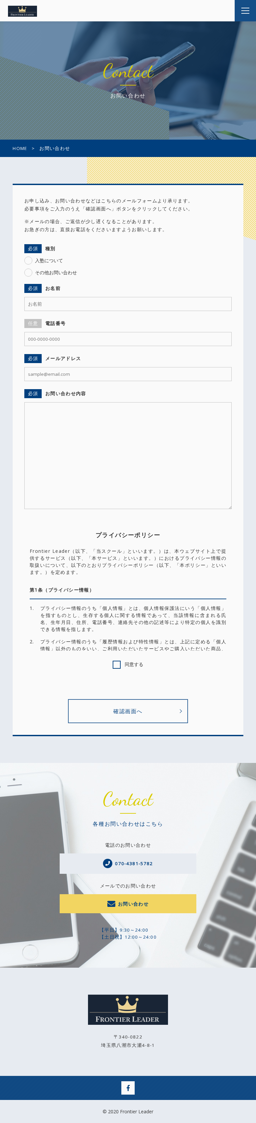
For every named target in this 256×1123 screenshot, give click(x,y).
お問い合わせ (133, 904)
